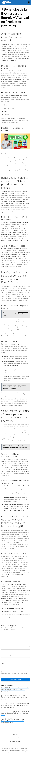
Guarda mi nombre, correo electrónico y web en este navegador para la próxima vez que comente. (14, 674)
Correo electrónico (7, 656)
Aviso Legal (15, 734)
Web (2, 663)
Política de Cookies (15, 738)
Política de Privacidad (15, 741)
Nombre (3, 648)
